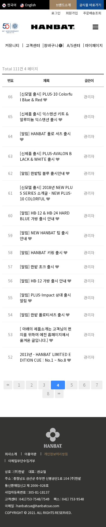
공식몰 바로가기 (90, 4)
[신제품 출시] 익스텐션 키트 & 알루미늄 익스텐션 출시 (44, 116)
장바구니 (52, 45)
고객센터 (33, 45)
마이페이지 (94, 45)
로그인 (55, 13)
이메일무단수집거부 (21, 460)
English (30, 4)
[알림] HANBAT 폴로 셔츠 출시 (45, 133)
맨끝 (59, 393)
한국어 (11, 4)
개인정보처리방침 (56, 454)
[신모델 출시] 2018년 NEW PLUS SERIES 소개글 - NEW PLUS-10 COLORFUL (46, 193)
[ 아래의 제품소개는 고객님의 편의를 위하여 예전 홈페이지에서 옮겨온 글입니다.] (45, 334)
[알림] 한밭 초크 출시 (37, 266)
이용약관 (30, 454)
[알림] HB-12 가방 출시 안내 (43, 280)
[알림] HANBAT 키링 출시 (42, 252)
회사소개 (11, 454)
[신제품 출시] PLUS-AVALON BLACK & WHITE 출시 (46, 156)
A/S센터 (73, 45)
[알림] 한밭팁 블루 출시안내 (43, 173)
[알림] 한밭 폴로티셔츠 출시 (43, 314)
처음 (8, 385)
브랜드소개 (63, 4)
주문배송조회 (92, 13)
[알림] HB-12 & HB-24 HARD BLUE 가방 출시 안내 (45, 215)
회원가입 (72, 13)
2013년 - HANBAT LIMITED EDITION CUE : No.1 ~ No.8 (45, 357)
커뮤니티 (12, 45)
